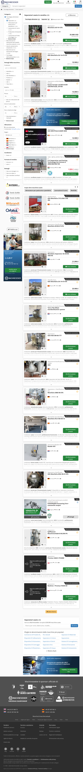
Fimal (16, 719)
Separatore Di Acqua (49, 648)
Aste (8, 164)
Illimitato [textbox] (9, 135)
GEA (8, 73)
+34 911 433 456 (50, 712)
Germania (12, 138)
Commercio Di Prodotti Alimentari (34, 635)
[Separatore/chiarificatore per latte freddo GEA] (35, 369)
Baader (9, 80)
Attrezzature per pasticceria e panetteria (13, 24)
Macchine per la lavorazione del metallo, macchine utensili (13, 42)
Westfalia (10, 71)
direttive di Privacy (32, 768)
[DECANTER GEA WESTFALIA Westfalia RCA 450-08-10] (35, 424)
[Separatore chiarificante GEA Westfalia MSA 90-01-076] (35, 480)
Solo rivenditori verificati (13, 176)
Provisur (9, 77)
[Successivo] (45, 33)
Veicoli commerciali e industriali (12, 47)
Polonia (11, 147)
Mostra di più (51, 651)
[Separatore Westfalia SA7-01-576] (35, 33)
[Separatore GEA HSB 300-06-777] (35, 341)
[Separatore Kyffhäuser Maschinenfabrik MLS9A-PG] (35, 537)
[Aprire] (51, 49)
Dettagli (71, 517)
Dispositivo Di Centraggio (32, 645)
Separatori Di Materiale (69, 635)
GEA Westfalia (10, 75)
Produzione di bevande (14, 32)
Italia (16, 129)
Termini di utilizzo (42, 768)
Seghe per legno (25, 719)
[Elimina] (39, 19)
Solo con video (11, 173)
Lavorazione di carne (14, 29)
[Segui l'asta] (77, 502)
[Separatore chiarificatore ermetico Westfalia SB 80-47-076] (35, 232)
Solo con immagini (12, 171)
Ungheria (11, 142)
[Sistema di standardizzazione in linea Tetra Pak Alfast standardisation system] (35, 313)
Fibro (33, 719)
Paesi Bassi (12, 145)
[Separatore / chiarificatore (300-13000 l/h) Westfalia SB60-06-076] (35, 396)
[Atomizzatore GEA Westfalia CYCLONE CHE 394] (35, 204)
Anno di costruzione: (9, 104)
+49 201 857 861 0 (50, 709)
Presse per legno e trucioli (45, 719)
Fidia (66, 719)
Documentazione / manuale (11, 117)
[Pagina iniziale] (1, 9)
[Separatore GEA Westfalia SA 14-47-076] (35, 61)
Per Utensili (46, 635)
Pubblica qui (13, 229)
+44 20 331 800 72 (12, 709)
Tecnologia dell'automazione (12, 56)
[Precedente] (25, 33)
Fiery (56, 719)
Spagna (11, 140)
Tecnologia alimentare (12, 17)
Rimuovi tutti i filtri (57, 19)
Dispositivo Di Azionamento (32, 641)
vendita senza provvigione (13, 270)
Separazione (65, 638)
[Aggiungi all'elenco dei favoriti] (77, 28)
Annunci (9, 162)
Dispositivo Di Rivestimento (32, 648)
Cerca (79, 6)
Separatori (12, 20)
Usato (8, 155)
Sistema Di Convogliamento (70, 641)
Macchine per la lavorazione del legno (12, 51)
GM (8, 82)
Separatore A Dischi (49, 641)
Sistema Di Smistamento (69, 648)
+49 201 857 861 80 (12, 712)
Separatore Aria (48, 645)
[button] (80, 2)
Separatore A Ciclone (49, 638)
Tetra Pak (9, 84)
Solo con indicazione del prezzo (12, 100)
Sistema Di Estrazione (68, 645)
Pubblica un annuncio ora (68, 122)
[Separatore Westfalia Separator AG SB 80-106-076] (35, 259)
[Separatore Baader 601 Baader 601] (35, 452)
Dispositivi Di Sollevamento (32, 638)
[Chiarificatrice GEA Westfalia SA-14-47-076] (35, 287)
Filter (61, 719)
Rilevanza (72, 15)
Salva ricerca (52, 612)
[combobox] (13, 135)
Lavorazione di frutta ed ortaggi (14, 36)
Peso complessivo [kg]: (10, 110)
